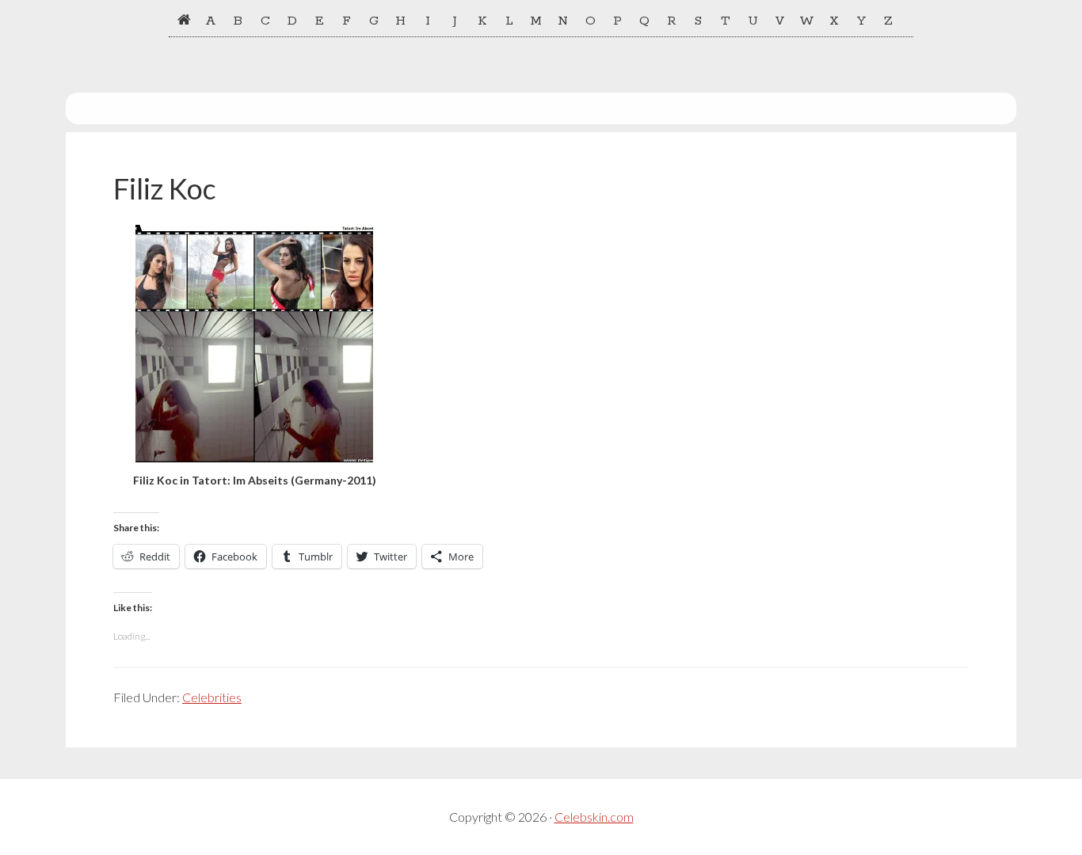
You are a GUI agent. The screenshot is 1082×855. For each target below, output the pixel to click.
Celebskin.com (594, 816)
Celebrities (212, 697)
